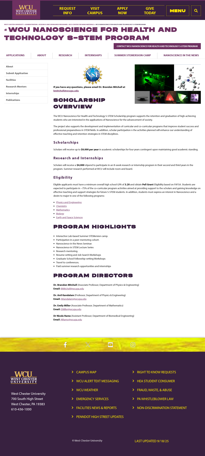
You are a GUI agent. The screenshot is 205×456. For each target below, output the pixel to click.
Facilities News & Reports (96, 408)
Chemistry (61, 206)
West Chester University (14, 24)
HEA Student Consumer (156, 381)
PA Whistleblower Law (155, 399)
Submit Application (17, 73)
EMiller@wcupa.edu (71, 309)
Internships (93, 55)
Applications (15, 55)
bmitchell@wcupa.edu (66, 90)
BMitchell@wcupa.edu (72, 288)
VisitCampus (94, 10)
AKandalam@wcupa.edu (73, 299)
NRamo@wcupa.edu (71, 319)
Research (65, 55)
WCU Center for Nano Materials (81, 24)
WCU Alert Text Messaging (97, 381)
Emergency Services (92, 399)
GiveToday (150, 10)
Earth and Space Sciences (69, 217)
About (41, 55)
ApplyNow (122, 10)
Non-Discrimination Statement (162, 408)
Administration (31, 24)
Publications (13, 100)
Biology (60, 213)
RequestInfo (67, 10)
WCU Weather (87, 390)
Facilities (11, 79)
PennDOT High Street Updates (100, 416)
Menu (178, 10)
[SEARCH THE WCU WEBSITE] (196, 10)
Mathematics (63, 209)
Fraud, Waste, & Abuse (154, 390)
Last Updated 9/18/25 (152, 441)
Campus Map (86, 372)
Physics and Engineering (69, 202)
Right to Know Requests (156, 372)
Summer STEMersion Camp (132, 55)
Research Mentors (16, 86)
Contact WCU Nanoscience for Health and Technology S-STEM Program (157, 46)
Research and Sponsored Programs (53, 24)
